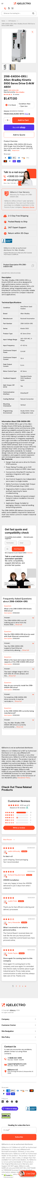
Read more (15, 150)
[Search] (33, 13)
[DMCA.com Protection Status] (6, 1118)
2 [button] (16, 986)
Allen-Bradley (20, 92)
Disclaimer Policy (24, 778)
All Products (12, 21)
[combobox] (19, 13)
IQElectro (13, 1010)
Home (3, 21)
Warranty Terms (28, 207)
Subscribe (19, 1137)
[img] (8, 848)
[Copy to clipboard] (33, 265)
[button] (2, 3)
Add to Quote (19, 135)
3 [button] (19, 986)
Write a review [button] (19, 828)
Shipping (6, 111)
